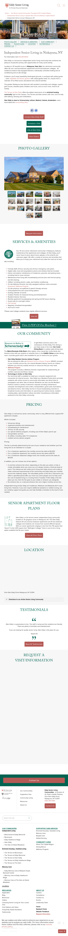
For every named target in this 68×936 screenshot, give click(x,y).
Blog (3, 895)
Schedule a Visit (34, 123)
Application (6, 893)
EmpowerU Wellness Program (18, 286)
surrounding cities (21, 102)
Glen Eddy (8, 842)
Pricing (7, 44)
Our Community (47, 42)
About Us (23, 805)
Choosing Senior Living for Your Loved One (15, 903)
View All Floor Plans (34, 535)
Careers (39, 893)
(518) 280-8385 (50, 801)
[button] (64, 5)
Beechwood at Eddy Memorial (14, 834)
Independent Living (8, 830)
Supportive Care (25, 794)
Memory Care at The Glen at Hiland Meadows (16, 881)
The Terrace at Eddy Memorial (14, 855)
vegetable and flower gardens (20, 78)
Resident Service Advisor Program (39, 361)
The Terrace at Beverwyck (13, 853)
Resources (23, 801)
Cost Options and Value (10, 907)
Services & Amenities (28, 42)
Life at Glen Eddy (34, 130)
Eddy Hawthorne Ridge (12, 840)
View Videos (34, 136)
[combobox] (17, 818)
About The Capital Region (45, 844)
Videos (4, 900)
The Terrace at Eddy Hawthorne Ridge (17, 860)
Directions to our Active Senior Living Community (26, 599)
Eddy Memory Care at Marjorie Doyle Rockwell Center (16, 872)
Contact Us (9, 46)
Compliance (40, 895)
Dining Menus (41, 847)
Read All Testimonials (34, 644)
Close (61, 931)
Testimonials (44, 44)
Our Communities (26, 791)
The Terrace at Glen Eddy (13, 92)
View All (34, 316)
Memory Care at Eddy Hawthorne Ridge (15, 876)
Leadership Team (42, 902)
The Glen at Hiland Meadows (14, 845)
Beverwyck (8, 837)
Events (38, 900)
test (3, 791)
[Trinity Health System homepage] (17, 9)
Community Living (26, 798)
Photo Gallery (10, 42)
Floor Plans (19, 44)
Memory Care (7, 867)
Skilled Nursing (41, 838)
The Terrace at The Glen (12, 863)
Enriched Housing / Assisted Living (14, 849)
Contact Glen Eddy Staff (34, 117)
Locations (5, 886)
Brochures (5, 897)
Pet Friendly (12, 303)
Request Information (34, 233)
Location (32, 44)
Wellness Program (42, 849)
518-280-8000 (23, 57)
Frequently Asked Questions (12, 909)
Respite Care (40, 836)
